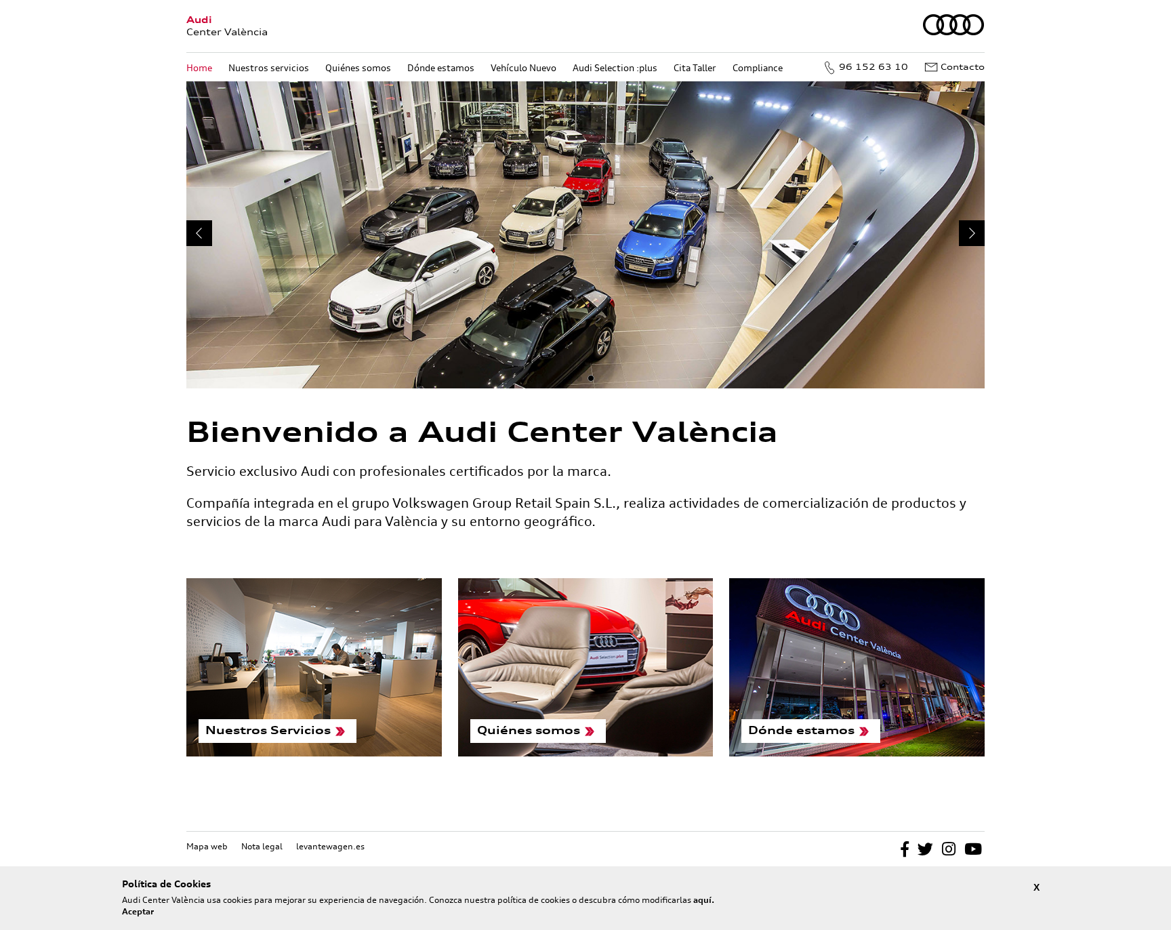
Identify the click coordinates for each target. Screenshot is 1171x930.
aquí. (703, 900)
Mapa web (207, 846)
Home (199, 67)
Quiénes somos (358, 67)
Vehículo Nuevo (523, 67)
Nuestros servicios (268, 67)
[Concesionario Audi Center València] (953, 32)
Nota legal (262, 846)
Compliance (758, 67)
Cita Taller (695, 67)
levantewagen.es (330, 846)
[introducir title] (585, 235)
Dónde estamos (440, 67)
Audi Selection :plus (615, 67)
